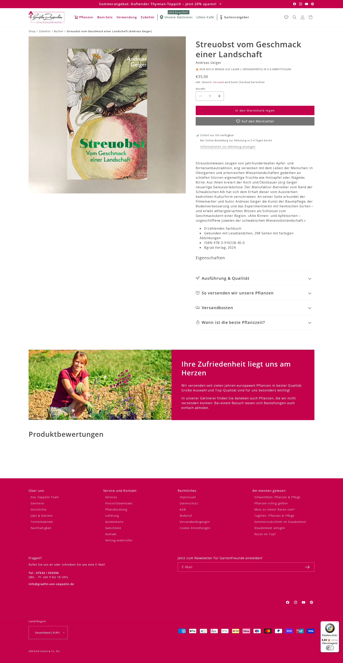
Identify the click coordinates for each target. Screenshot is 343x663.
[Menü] (336, 623)
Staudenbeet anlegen (269, 528)
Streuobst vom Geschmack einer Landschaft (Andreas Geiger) (109, 31)
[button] (295, 17)
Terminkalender (42, 522)
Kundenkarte (114, 522)
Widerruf (186, 515)
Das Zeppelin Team (45, 497)
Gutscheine (113, 528)
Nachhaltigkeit (41, 528)
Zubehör (45, 31)
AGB (183, 509)
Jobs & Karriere (42, 515)
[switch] (330, 648)
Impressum (188, 497)
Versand (218, 82)
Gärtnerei (37, 503)
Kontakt (111, 534)
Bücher (59, 31)
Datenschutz (189, 503)
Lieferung (112, 515)
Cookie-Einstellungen (195, 528)
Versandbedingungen (195, 522)
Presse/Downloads (119, 503)
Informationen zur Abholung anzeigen (227, 147)
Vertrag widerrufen (118, 540)
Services (111, 497)
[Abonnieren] (307, 567)
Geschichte (39, 509)
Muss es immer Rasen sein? (274, 509)
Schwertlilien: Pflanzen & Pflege (277, 497)
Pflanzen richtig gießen (271, 503)
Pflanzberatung (116, 509)
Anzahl (200, 88)
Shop (32, 31)
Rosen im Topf (265, 534)
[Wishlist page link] (286, 17)
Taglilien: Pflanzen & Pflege (274, 515)
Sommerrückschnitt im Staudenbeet (280, 522)
